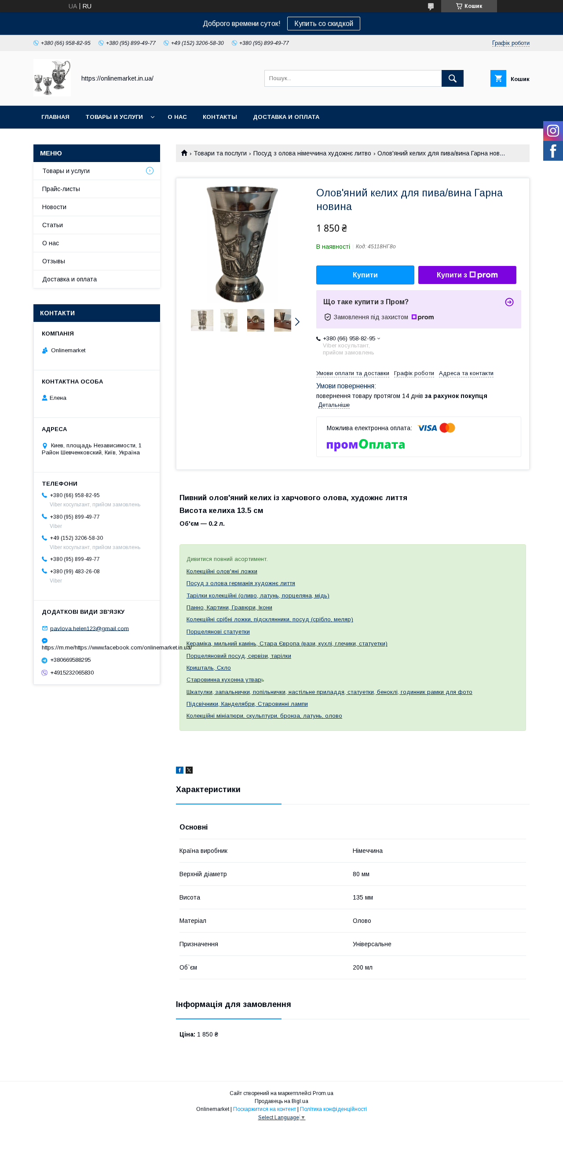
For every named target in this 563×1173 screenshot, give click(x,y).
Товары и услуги (114, 117)
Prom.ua (323, 1093)
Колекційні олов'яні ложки (221, 571)
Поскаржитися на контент (264, 1109)
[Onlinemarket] (52, 94)
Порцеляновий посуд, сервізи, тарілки (238, 656)
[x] (189, 771)
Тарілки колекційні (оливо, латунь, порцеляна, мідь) (257, 595)
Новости (54, 206)
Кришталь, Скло (208, 667)
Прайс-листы (61, 188)
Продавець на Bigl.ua (281, 1101)
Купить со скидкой (323, 23)
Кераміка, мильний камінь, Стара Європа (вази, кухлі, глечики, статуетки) (287, 643)
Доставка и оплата (286, 117)
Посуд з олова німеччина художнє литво (312, 153)
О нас (177, 117)
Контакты (220, 117)
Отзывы (53, 261)
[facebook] (179, 771)
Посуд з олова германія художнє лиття (240, 583)
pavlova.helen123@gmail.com (89, 628)
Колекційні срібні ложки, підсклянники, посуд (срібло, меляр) (269, 619)
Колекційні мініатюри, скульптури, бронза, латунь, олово (264, 715)
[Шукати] (453, 78)
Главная (55, 117)
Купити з (452, 275)
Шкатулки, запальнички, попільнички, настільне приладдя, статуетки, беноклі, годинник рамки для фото (329, 692)
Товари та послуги (220, 153)
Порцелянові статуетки (218, 631)
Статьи (52, 225)
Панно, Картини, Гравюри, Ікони (229, 607)
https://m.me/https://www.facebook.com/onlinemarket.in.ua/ (97, 647)
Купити (365, 275)
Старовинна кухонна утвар (223, 679)
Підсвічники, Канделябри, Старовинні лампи (247, 704)
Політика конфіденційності (333, 1109)
